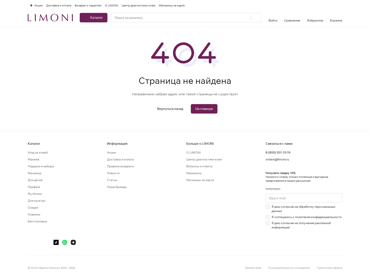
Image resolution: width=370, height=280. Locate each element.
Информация (117, 144)
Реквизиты (194, 173)
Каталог (34, 144)
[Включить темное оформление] (340, 5)
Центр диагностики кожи (204, 159)
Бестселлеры (37, 221)
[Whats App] (64, 242)
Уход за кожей (38, 152)
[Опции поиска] (245, 17)
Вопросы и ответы (199, 166)
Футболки (35, 194)
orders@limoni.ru (277, 159)
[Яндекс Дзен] (73, 242)
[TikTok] (56, 242)
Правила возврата (120, 166)
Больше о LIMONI (200, 144)
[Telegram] (38, 242)
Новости (113, 173)
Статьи (112, 180)
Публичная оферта (329, 267)
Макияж (33, 159)
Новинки (34, 214)
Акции (111, 152)
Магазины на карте (200, 180)
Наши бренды (117, 187)
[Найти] (256, 17)
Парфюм (34, 187)
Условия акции (273, 188)
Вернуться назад (170, 109)
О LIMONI (193, 152)
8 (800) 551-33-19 (278, 152)
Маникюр (34, 173)
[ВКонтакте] (30, 242)
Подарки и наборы (41, 166)
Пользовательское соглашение (289, 267)
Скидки (33, 207)
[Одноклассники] (47, 242)
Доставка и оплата (120, 159)
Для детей (35, 180)
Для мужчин (36, 201)
